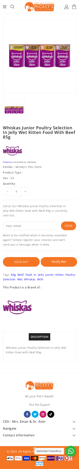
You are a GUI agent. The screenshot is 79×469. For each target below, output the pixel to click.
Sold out (21, 262)
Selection (9, 279)
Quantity (9, 183)
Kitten (59, 274)
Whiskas (29, 279)
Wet (20, 279)
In (35, 274)
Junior (49, 274)
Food (29, 274)
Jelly (41, 274)
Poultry (70, 274)
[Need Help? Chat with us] (70, 451)
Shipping (7, 162)
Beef (21, 274)
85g (13, 274)
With (40, 279)
